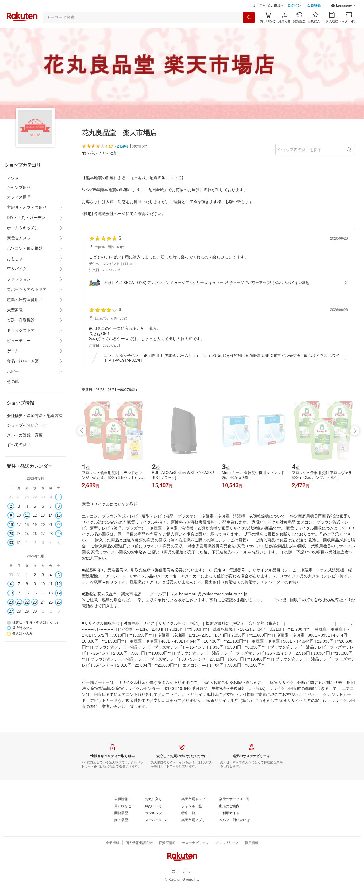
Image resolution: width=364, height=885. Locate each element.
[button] (344, 5)
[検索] (249, 17)
